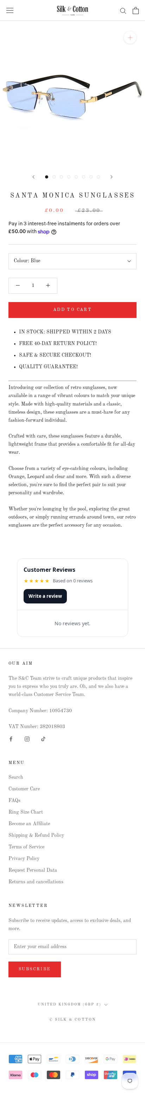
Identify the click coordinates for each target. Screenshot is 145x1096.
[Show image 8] (98, 177)
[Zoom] (130, 37)
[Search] (123, 10)
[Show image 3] (61, 177)
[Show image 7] (91, 177)
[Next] (112, 177)
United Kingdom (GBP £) (69, 1004)
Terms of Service (26, 847)
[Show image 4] (68, 177)
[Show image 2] (54, 177)
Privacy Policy (23, 858)
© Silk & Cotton (72, 1020)
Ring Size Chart (25, 812)
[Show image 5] (76, 177)
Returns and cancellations (35, 881)
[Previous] (33, 177)
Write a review (45, 596)
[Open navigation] (9, 10)
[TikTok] (43, 739)
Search (15, 777)
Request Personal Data (32, 870)
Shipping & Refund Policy (36, 835)
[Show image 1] (46, 177)
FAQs (14, 800)
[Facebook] (10, 739)
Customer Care (24, 789)
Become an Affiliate (29, 823)
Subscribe (35, 969)
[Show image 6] (83, 177)
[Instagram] (27, 739)
